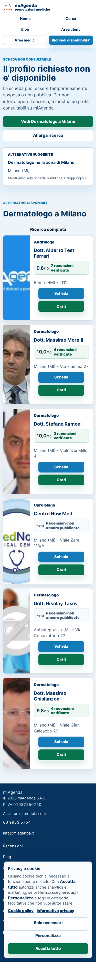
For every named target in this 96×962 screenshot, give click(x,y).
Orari (61, 306)
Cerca (71, 18)
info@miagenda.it (18, 833)
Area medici (25, 40)
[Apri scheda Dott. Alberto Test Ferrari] (16, 277)
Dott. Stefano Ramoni (58, 424)
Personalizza (48, 935)
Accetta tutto (48, 948)
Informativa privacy (55, 910)
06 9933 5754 (17, 822)
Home (25, 18)
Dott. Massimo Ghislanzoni (50, 696)
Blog (25, 29)
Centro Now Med (53, 513)
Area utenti (71, 29)
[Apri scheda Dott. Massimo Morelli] (16, 364)
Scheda (61, 293)
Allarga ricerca (48, 135)
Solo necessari (48, 922)
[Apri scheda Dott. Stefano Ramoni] (16, 451)
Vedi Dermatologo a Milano (48, 121)
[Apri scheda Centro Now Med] (16, 541)
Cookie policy (21, 910)
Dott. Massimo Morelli (58, 340)
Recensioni (13, 846)
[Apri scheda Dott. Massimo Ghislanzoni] (16, 723)
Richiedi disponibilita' (71, 40)
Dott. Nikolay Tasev (56, 603)
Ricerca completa (48, 229)
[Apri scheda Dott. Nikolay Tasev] (16, 630)
